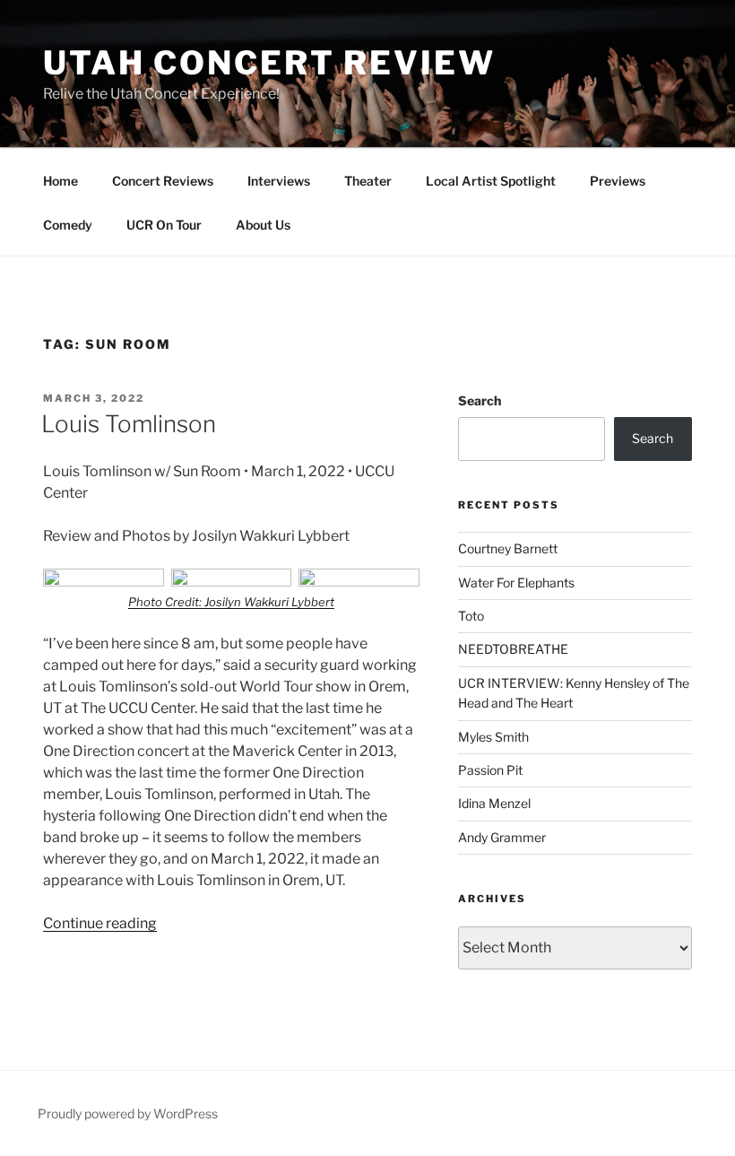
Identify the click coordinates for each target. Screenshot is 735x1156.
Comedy (67, 224)
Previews (617, 180)
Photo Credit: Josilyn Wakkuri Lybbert (231, 602)
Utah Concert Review (269, 63)
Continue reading (100, 923)
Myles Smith (493, 736)
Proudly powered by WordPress (128, 1113)
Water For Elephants (516, 582)
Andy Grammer (502, 837)
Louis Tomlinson (128, 424)
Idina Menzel (494, 803)
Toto (471, 615)
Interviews (278, 180)
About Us (263, 224)
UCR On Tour (164, 224)
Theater (368, 180)
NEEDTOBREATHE (513, 648)
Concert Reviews (162, 180)
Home (60, 180)
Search (479, 400)
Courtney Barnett (508, 548)
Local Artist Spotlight (491, 180)
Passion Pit (490, 770)
